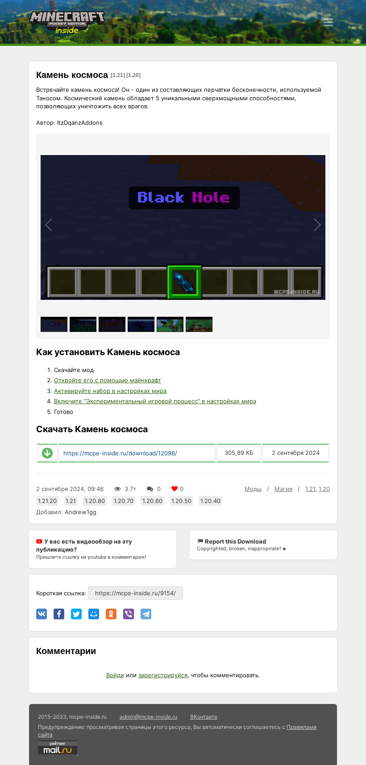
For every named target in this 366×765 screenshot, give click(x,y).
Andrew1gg (80, 511)
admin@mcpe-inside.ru (148, 716)
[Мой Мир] (93, 614)
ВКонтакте (203, 716)
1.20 (324, 488)
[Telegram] (146, 614)
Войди (115, 675)
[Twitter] (76, 614)
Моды (253, 488)
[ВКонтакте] (41, 614)
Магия (283, 488)
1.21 (310, 488)
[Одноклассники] (111, 614)
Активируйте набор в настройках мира (110, 390)
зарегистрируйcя (162, 675)
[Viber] (128, 614)
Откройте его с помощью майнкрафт (107, 380)
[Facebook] (59, 614)
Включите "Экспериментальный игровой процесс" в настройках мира (155, 401)
